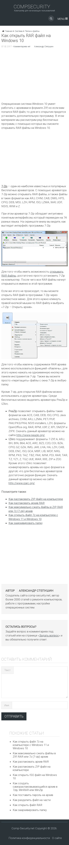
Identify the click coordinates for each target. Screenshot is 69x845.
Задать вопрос (49, 635)
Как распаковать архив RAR (27, 503)
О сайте (57, 838)
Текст (7, 670)
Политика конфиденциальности (29, 838)
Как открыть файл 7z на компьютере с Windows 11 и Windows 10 (31, 745)
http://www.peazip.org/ (30, 435)
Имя (6, 705)
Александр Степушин (43, 46)
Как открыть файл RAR (27, 805)
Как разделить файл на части (32, 800)
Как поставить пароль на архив (33, 795)
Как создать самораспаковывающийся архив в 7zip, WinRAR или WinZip (35, 787)
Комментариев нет (21, 46)
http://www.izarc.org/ (22, 483)
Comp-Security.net (23, 828)
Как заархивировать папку (26, 523)
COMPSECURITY (32, 6)
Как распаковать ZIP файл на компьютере (36, 499)
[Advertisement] (34, 75)
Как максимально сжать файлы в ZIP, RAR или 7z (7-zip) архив (34, 755)
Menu (61, 19)
